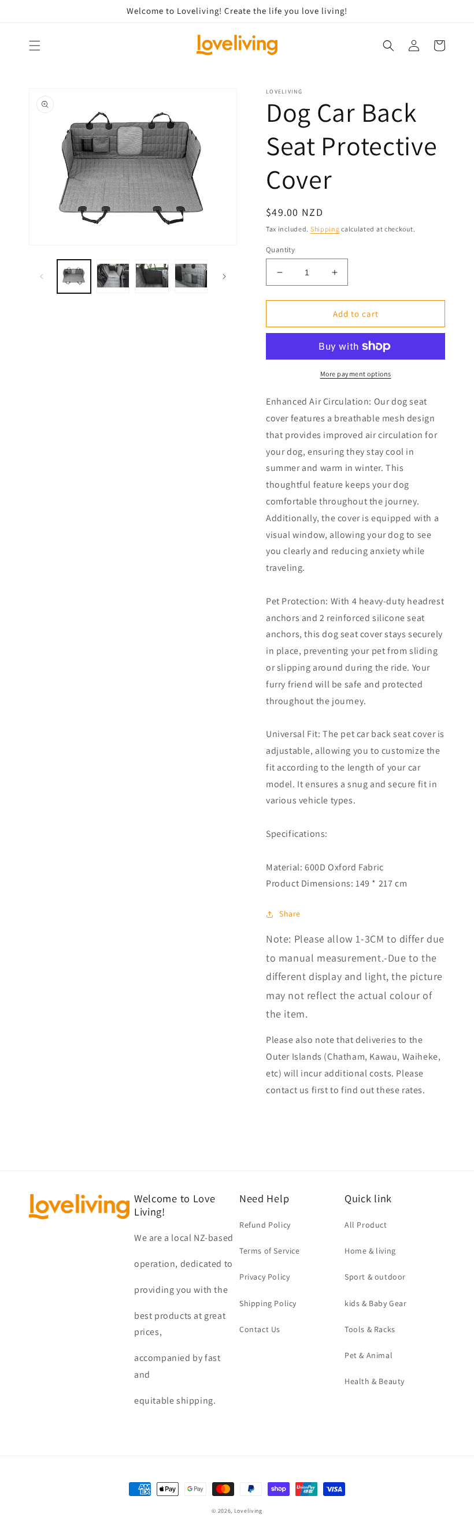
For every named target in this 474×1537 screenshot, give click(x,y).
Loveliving (248, 1510)
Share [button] (290, 913)
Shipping (325, 229)
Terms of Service (269, 1251)
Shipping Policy (268, 1303)
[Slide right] (224, 276)
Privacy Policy (264, 1277)
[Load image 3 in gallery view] (152, 276)
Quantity (280, 250)
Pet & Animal (368, 1355)
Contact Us (259, 1329)
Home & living (370, 1251)
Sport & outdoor (375, 1277)
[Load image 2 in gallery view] (113, 276)
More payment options (355, 373)
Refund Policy (265, 1225)
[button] (34, 45)
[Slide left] (41, 276)
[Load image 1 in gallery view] (74, 276)
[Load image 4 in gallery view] (191, 276)
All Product (366, 1225)
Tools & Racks (370, 1329)
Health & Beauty (375, 1381)
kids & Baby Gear (376, 1303)
